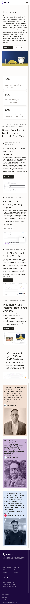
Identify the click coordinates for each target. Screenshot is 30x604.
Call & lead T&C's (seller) (9, 589)
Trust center (6, 580)
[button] (27, 2)
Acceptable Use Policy (8, 582)
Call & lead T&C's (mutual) (9, 586)
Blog (15, 570)
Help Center (6, 570)
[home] (6, 2)
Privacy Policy (4, 597)
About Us (16, 567)
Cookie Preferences (5, 594)
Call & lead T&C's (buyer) (9, 584)
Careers (16, 572)
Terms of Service (5, 599)
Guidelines (5, 572)
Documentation (7, 567)
